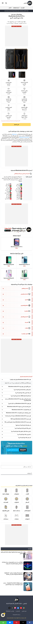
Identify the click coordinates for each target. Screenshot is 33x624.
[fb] (18, 607)
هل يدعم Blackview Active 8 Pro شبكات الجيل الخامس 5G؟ (17, 422)
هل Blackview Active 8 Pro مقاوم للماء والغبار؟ (20, 379)
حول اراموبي (24, 611)
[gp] (24, 607)
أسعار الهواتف (16, 7)
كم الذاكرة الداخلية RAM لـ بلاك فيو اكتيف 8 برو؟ (21, 396)
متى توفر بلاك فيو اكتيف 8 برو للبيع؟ (23, 425)
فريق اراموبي (9, 23)
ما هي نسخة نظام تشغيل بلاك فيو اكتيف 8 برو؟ (21, 431)
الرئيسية (22, 7)
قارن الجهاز (16, 124)
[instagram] (15, 607)
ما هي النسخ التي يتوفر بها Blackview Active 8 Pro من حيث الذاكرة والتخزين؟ (18, 399)
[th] (12, 607)
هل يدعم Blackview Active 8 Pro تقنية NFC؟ (21, 419)
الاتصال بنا (18, 611)
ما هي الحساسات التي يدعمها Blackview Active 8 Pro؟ (19, 406)
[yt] (21, 607)
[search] (6, 3)
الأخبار (10, 7)
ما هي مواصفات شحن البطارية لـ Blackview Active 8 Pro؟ (18, 413)
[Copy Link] (16, 622)
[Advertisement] (16, 36)
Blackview (14, 134)
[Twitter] (23, 622)
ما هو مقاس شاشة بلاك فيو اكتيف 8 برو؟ (22, 389)
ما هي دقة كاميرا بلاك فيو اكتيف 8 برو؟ (23, 428)
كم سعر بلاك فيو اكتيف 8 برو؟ (24, 437)
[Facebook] (29, 622)
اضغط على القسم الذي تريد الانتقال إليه (24, 485)
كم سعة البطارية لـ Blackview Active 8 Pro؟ (21, 410)
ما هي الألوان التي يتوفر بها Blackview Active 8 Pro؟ (19, 386)
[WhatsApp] (3, 622)
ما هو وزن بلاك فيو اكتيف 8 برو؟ (24, 434)
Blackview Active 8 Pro (24, 137)
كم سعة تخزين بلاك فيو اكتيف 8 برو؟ (23, 393)
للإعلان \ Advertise (10, 611)
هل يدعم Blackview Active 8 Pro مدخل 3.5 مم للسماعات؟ (18, 416)
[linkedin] (10, 622)
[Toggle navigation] (3, 3)
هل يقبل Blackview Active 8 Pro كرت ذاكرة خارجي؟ (19, 403)
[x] (9, 607)
